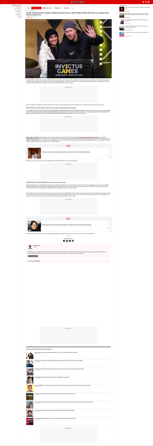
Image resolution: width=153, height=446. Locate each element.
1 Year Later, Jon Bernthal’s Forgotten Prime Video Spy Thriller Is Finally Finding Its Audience (55, 410)
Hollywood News (32, 10)
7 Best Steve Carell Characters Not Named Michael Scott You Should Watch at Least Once (136, 27)
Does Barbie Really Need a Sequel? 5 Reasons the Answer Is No (136, 32)
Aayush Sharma (127, 17)
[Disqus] (68, 311)
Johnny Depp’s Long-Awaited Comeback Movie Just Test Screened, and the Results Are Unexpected (56, 352)
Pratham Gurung (128, 36)
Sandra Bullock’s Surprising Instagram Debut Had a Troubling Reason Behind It (52, 377)
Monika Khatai (127, 11)
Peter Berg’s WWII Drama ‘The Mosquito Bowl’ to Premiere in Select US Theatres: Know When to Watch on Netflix (59, 368)
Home (5, 2)
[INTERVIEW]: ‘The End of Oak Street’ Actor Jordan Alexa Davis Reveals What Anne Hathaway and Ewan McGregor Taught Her (137, 14)
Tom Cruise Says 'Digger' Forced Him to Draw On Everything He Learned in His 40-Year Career (55, 393)
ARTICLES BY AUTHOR (33, 256)
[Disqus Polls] (68, 279)
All (28, 8)
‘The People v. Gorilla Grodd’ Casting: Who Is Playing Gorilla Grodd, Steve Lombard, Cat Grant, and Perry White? (59, 360)
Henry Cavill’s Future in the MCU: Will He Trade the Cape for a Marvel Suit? (136, 20)
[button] (111, 77)
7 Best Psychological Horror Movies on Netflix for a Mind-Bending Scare (137, 8)
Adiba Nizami (29, 17)
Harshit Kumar (127, 23)
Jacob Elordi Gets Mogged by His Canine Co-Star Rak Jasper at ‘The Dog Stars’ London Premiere (55, 418)
